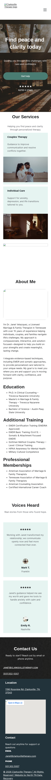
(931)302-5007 (11, 673)
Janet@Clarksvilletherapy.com (20, 667)
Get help (25, 76)
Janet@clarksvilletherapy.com (20, 756)
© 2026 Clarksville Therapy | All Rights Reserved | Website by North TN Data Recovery (23, 775)
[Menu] (45, 10)
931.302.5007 (12, 766)
